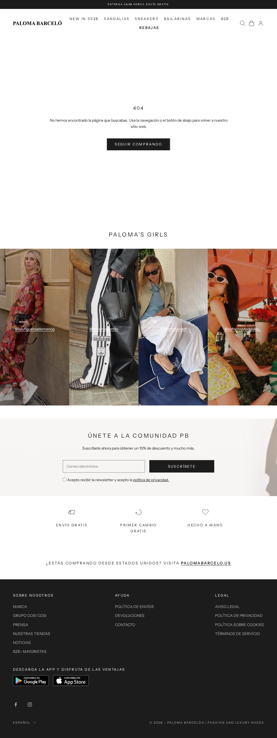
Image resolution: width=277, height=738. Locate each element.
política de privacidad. (151, 479)
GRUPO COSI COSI (30, 615)
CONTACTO (125, 624)
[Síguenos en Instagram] (29, 704)
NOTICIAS (22, 642)
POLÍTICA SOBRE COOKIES (239, 624)
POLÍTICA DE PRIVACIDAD (239, 615)
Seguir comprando (138, 144)
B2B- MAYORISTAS (30, 651)
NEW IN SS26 (84, 18)
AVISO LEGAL (227, 606)
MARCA (20, 606)
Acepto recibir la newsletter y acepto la (118, 479)
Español (22, 722)
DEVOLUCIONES (129, 615)
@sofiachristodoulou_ (242, 329)
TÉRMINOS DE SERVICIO (237, 633)
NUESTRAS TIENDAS (31, 633)
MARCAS (206, 18)
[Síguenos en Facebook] (15, 704)
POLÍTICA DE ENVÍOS (134, 606)
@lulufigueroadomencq (34, 329)
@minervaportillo (104, 329)
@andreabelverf (173, 329)
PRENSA (20, 624)
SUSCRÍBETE (182, 466)
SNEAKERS (147, 18)
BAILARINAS (177, 18)
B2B (225, 18)
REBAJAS (149, 27)
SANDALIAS (116, 18)
